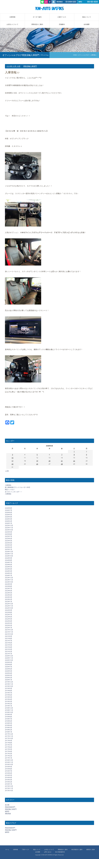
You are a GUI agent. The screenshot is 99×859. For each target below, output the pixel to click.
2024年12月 (9, 551)
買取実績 (8, 814)
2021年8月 (8, 638)
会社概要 (86, 24)
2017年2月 (8, 756)
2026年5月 (8, 515)
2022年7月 (8, 615)
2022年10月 (9, 608)
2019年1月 (8, 706)
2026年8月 (8, 508)
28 (62, 464)
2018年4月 (8, 725)
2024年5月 (8, 567)
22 (74, 461)
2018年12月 (9, 708)
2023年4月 (8, 595)
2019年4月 (8, 699)
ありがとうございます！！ (13, 492)
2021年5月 (8, 645)
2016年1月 (8, 784)
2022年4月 (8, 621)
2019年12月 (9, 682)
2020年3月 (8, 675)
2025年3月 (8, 545)
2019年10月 (9, 686)
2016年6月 (8, 773)
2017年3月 (8, 754)
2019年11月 (9, 684)
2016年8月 (8, 769)
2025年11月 (9, 528)
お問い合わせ (47, 852)
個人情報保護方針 (60, 852)
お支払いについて (12, 24)
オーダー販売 (37, 17)
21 (62, 461)
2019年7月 (8, 693)
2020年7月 (8, 667)
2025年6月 (8, 538)
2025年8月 (8, 534)
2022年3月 (8, 623)
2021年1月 (8, 654)
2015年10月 (9, 790)
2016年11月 (9, 762)
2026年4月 (8, 517)
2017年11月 (9, 736)
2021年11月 (9, 632)
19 (37, 461)
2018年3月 (8, 727)
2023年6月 (8, 591)
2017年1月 (8, 758)
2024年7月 (8, 562)
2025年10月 (9, 530)
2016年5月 (8, 775)
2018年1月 (8, 732)
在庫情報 (12, 17)
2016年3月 (8, 780)
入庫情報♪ (8, 485)
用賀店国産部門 (10, 807)
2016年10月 (9, 764)
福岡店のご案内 (90, 849)
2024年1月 (8, 575)
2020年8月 (8, 664)
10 (12, 458)
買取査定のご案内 (37, 24)
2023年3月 (8, 597)
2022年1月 (8, 628)
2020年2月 (8, 678)
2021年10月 (9, 634)
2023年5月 (8, 593)
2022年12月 (9, 604)
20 (49, 461)
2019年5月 (8, 697)
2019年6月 (8, 695)
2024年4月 (8, 569)
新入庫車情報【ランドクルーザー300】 (18, 487)
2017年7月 (8, 745)
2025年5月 (8, 541)
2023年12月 (9, 578)
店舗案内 (62, 24)
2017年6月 (8, 747)
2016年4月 (8, 777)
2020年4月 (8, 673)
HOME (75, 55)
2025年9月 (8, 532)
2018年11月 (9, 710)
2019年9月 (8, 688)
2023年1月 (8, 601)
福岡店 (7, 811)
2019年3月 (8, 701)
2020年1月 (8, 680)
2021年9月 (8, 636)
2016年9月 (8, 767)
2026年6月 (8, 512)
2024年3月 (8, 571)
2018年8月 (8, 717)
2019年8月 (8, 691)
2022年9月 (8, 610)
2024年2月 (8, 573)
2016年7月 (8, 771)
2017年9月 (8, 741)
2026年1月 (8, 523)
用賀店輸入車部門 (30, 66)
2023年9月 (8, 584)
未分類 (7, 805)
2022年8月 (8, 612)
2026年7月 (8, 510)
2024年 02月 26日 (13, 66)
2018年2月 (8, 730)
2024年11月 (9, 554)
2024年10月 (9, 556)
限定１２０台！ (10, 489)
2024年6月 (8, 565)
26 (37, 464)
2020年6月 (8, 669)
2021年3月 (8, 649)
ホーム (7, 849)
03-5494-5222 (71, 2)
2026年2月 (8, 521)
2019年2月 (8, 704)
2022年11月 (9, 606)
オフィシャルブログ (83, 55)
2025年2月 (8, 547)
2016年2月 (8, 782)
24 (12, 464)
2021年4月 (8, 647)
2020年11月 (9, 658)
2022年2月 (8, 625)
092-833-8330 (92, 2)
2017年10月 (9, 738)
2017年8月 (8, 743)
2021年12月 (9, 630)
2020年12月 (9, 656)
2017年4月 (8, 751)
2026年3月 (8, 519)
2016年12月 (9, 760)
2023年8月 (8, 586)
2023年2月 (8, 599)
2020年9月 (8, 662)
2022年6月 (8, 617)
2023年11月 (9, 580)
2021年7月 (8, 641)
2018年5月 (8, 723)
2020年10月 (9, 660)
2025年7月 (8, 536)
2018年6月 (8, 721)
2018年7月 (8, 719)
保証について (86, 17)
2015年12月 (9, 786)
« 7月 (7, 471)
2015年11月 (9, 788)
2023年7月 (8, 588)
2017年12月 (9, 734)
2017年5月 (8, 749)
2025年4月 (8, 543)
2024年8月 (8, 560)
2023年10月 (9, 582)
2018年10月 (9, 712)
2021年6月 (8, 643)
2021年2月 (8, 651)
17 (12, 461)
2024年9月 (8, 558)
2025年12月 (9, 525)
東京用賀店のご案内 (76, 849)
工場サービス (61, 17)
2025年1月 (8, 549)
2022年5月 (8, 619)
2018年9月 (8, 714)
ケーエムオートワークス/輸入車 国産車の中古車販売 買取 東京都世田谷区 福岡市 (49, 8)
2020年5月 (8, 671)
